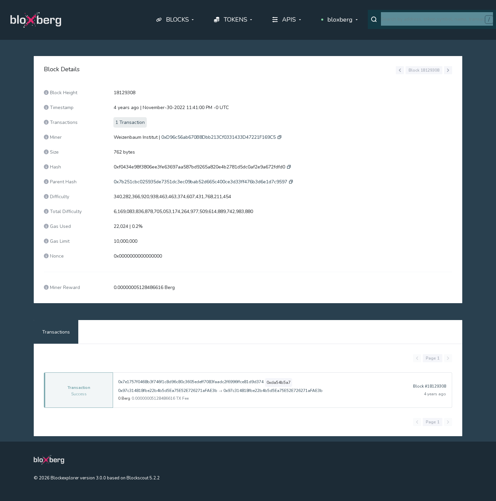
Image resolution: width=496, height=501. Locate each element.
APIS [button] (289, 20)
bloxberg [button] (340, 20)
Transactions (56, 332)
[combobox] (437, 19)
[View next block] (448, 70)
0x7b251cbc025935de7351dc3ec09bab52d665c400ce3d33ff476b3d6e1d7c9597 (200, 182)
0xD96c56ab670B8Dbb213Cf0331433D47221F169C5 (218, 137)
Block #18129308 (429, 386)
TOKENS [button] (235, 20)
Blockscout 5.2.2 (143, 478)
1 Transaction (130, 122)
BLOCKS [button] (177, 20)
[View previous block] (400, 70)
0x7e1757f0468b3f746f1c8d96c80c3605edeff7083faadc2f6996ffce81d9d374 (191, 382)
